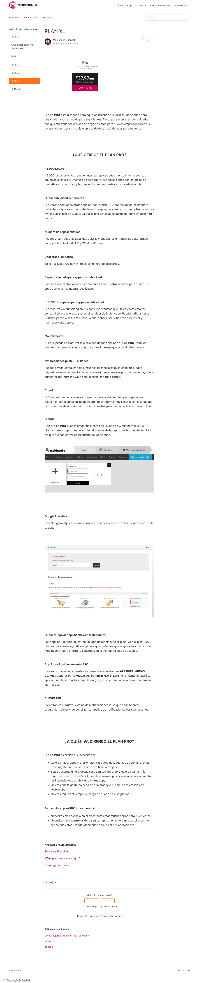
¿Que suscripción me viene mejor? (22, 46)
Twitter (51, 882)
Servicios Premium (57, 851)
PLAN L (15, 72)
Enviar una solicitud (160, 5)
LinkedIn (56, 882)
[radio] (91, 901)
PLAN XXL (16, 89)
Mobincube (14, 17)
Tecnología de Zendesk (18, 980)
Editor (120, 5)
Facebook (47, 882)
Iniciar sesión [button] (180, 5)
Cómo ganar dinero (57, 865)
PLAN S (15, 36)
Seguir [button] (148, 40)
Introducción (30, 17)
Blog (129, 5)
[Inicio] (23, 8)
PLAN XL (15, 81)
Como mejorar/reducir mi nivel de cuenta (67, 935)
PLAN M (15, 64)
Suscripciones (46, 17)
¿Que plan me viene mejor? (62, 858)
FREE (13, 56)
